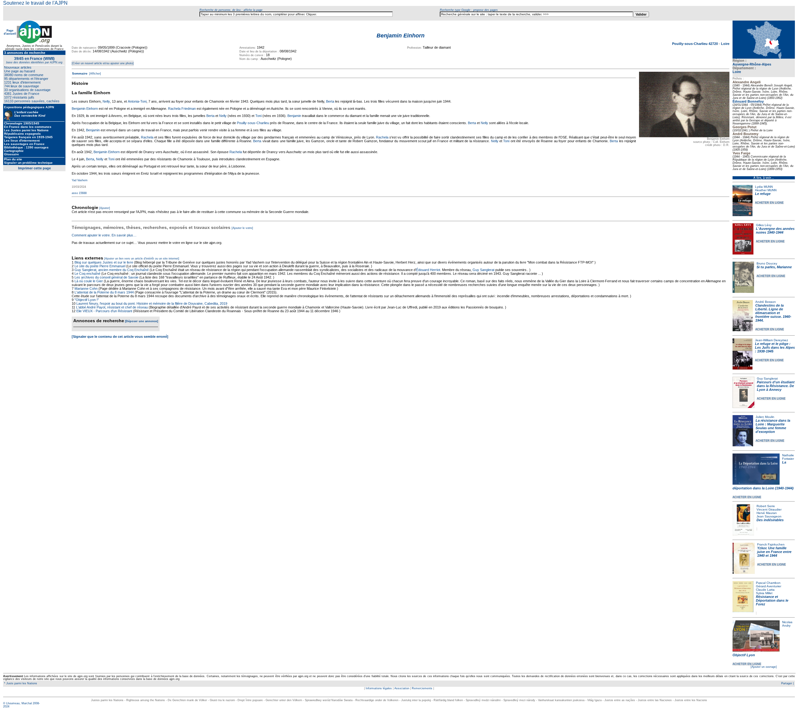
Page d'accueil (10, 32)
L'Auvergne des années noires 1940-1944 (775, 230)
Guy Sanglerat (767, 378)
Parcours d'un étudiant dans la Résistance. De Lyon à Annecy (776, 385)
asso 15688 (79, 193)
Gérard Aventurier (768, 586)
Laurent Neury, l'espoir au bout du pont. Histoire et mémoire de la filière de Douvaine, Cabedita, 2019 (151, 303)
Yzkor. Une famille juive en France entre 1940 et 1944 (774, 551)
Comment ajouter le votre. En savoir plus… (104, 235)
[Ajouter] (104, 208)
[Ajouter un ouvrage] (764, 666)
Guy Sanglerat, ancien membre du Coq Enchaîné (112, 270)
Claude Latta (765, 589)
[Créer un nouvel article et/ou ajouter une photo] (103, 63)
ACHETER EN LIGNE (769, 202)
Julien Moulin (765, 417)
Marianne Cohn (86, 288)
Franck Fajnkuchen (771, 544)
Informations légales (379, 688)
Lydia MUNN (764, 186)
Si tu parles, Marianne (774, 267)
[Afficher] (94, 73)
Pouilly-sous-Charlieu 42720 (695, 44)
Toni (258, 116)
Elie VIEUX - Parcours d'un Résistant (104, 311)
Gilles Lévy (764, 225)
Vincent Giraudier (769, 509)
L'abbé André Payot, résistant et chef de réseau (112, 307)
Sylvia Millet (764, 593)
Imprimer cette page (34, 168)
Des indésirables (770, 520)
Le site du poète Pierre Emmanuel (100, 266)
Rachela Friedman (182, 108)
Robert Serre (766, 506)
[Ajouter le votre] (242, 228)
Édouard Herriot (428, 270)
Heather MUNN (765, 190)
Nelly (106, 101)
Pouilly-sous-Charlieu (253, 123)
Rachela (147, 137)
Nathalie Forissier (788, 456)
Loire (737, 72)
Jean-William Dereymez (771, 340)
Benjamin (294, 116)
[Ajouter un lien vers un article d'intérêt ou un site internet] (141, 258)
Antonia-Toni (137, 101)
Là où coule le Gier (89, 281)
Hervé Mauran (767, 513)
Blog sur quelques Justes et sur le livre (104, 262)
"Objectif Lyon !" (87, 300)
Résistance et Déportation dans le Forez (772, 600)
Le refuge (763, 194)
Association (401, 688)
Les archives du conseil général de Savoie (106, 277)
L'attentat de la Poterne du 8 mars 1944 (104, 292)
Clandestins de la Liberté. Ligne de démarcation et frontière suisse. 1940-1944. (773, 312)
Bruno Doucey (767, 263)
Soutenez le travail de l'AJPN (35, 3)
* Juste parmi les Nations (20, 683)
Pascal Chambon (768, 582)
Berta (330, 101)
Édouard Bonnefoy (748, 101)
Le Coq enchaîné (87, 273)
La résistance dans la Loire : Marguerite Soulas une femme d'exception (773, 426)
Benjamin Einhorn (85, 108)
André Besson (765, 301)
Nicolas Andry (787, 623)
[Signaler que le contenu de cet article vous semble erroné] (120, 336)
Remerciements (422, 688)
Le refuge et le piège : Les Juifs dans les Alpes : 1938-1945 (775, 347)
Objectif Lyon (744, 655)
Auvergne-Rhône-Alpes (752, 64)
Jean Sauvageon (769, 516)
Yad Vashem (80, 180)
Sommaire (80, 73)
